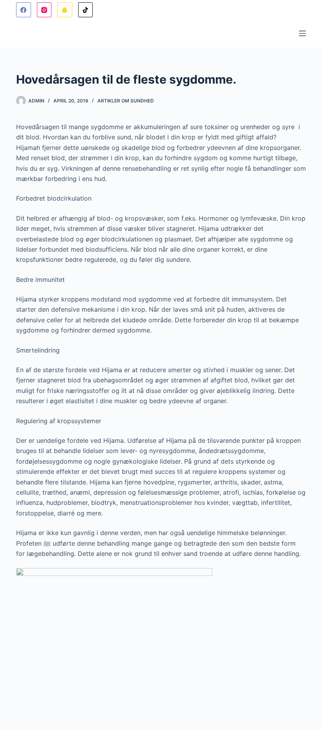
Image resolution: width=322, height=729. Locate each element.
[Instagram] (44, 9)
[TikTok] (85, 9)
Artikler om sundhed (125, 101)
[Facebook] (23, 9)
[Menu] (302, 33)
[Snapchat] (64, 9)
